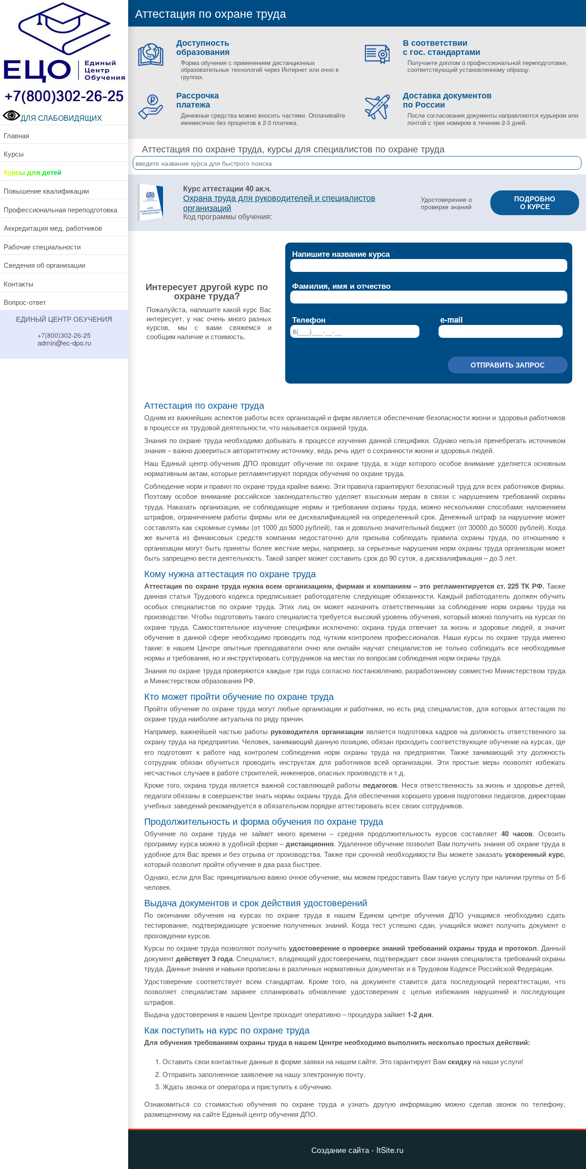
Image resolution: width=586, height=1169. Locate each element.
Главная (16, 135)
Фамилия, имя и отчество (341, 285)
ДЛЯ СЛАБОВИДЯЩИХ (61, 118)
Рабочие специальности (42, 246)
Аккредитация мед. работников (53, 228)
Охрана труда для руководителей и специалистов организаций (279, 202)
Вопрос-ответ (25, 302)
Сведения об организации (44, 265)
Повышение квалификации (46, 190)
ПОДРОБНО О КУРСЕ (534, 202)
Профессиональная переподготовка (60, 209)
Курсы (14, 153)
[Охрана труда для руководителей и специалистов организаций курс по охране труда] (150, 219)
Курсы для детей (32, 172)
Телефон (309, 319)
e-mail (451, 319)
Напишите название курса (341, 253)
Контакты (18, 283)
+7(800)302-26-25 (64, 335)
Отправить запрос (508, 365)
